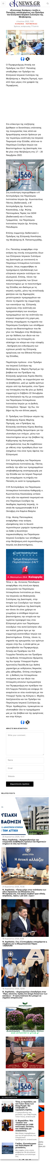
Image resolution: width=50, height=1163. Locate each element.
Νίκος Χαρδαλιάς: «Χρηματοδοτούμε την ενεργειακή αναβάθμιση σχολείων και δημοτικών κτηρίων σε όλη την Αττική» (24, 842)
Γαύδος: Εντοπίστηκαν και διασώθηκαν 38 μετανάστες (25, 1146)
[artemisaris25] (25, 1018)
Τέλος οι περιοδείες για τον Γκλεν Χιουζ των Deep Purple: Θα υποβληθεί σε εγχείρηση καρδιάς (25, 1106)
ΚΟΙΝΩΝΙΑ (19, 24)
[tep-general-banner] (25, 564)
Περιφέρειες (31, 24)
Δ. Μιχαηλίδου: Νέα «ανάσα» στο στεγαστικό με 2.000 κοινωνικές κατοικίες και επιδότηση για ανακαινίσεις (24, 1126)
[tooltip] (22, 59)
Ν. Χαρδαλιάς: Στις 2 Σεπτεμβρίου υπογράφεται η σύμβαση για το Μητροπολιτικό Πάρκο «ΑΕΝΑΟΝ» (24, 944)
